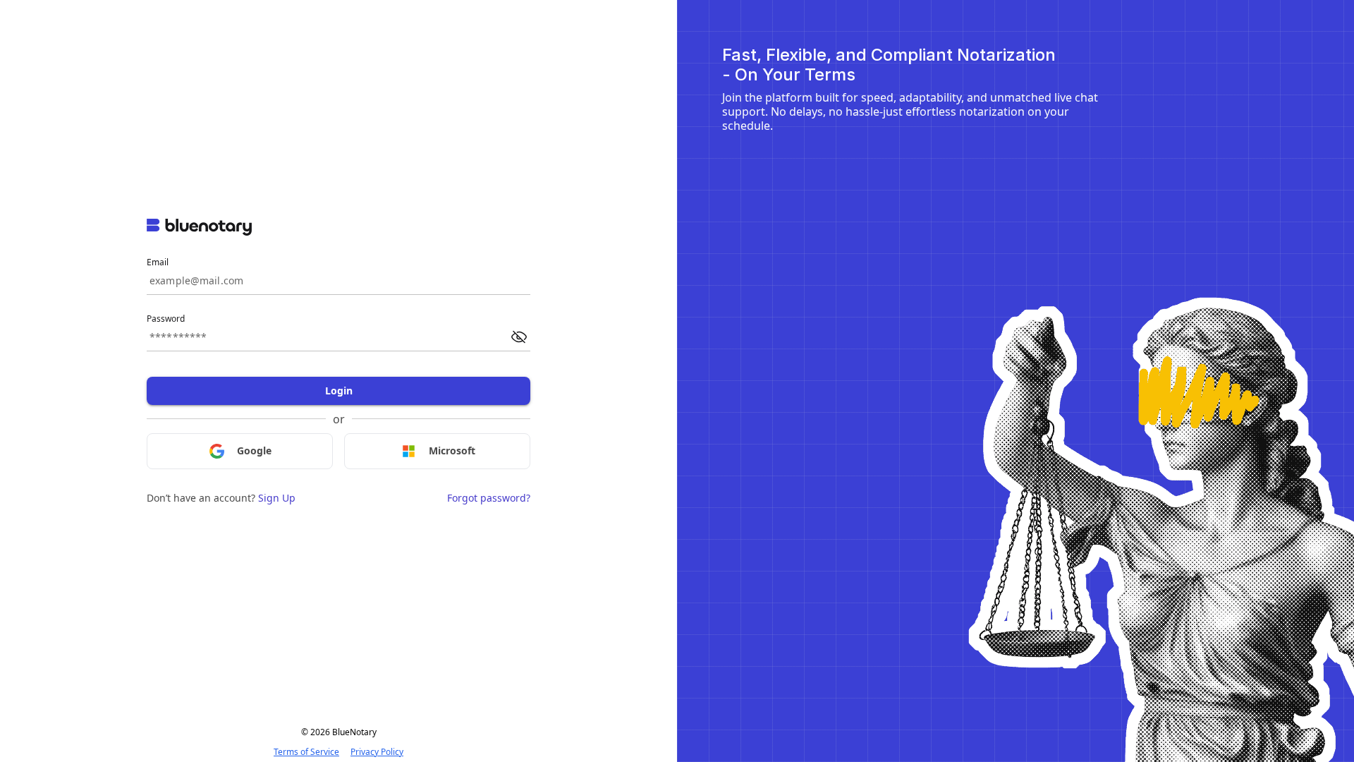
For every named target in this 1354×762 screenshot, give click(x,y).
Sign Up (276, 497)
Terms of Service (306, 752)
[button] (519, 337)
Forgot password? (488, 497)
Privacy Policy (376, 752)
